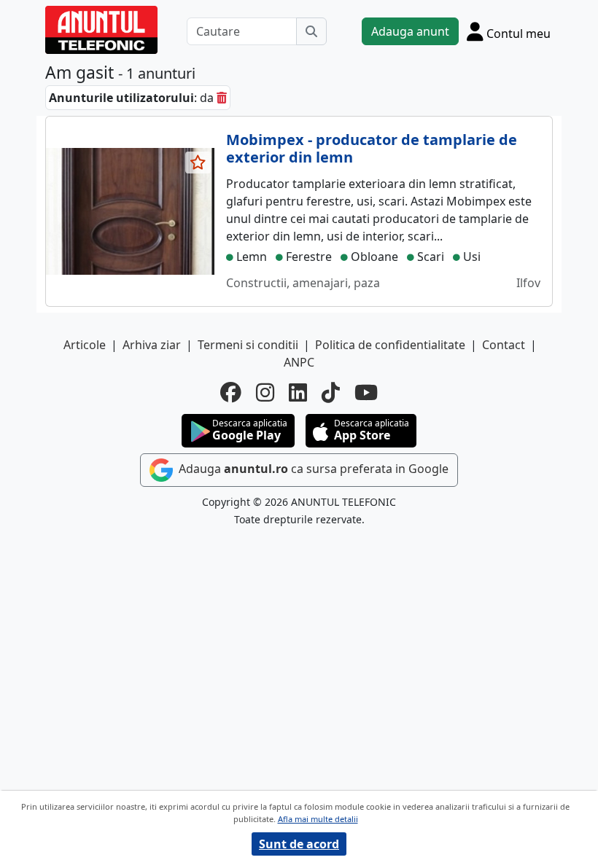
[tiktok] (331, 392)
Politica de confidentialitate (390, 345)
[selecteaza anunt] (198, 162)
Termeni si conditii (248, 345)
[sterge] (222, 98)
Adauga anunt (410, 31)
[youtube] (366, 392)
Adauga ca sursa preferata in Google (312, 469)
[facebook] (230, 392)
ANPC (299, 362)
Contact (503, 345)
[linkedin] (298, 392)
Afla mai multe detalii (318, 818)
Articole (84, 345)
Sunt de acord (299, 844)
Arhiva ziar (152, 345)
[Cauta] (311, 31)
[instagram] (265, 392)
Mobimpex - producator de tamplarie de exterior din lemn (371, 148)
